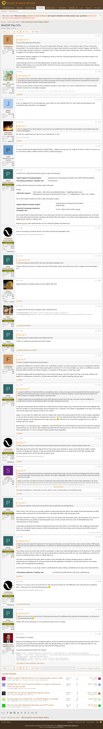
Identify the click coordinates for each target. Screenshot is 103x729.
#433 (99, 385)
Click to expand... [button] (59, 487)
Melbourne (11, 141)
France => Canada (9, 302)
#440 (99, 634)
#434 (99, 438)
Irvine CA (11, 93)
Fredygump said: (23, 389)
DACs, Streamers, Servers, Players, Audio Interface (34, 680)
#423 (99, 100)
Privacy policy (90, 722)
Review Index (30, 8)
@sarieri (24, 223)
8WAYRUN (60, 727)
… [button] (11, 32)
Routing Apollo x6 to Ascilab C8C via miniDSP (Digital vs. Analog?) (32, 699)
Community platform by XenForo (41, 725)
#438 (99, 581)
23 (23, 32)
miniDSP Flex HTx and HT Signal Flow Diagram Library (28, 693)
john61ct (9, 680)
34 (32, 32)
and (25, 325)
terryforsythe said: (23, 76)
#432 (99, 355)
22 (20, 32)
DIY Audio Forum (28, 695)
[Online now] (8, 80)
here (93, 16)
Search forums (13, 11)
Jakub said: (21, 126)
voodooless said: (22, 260)
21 (17, 32)
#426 (99, 170)
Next (36, 32)
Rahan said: (21, 335)
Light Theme (7, 722)
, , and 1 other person (31, 663)
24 (26, 32)
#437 (99, 537)
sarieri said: (21, 503)
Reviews (19, 8)
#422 (99, 71)
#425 (99, 146)
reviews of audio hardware (37, 16)
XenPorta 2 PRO (44, 727)
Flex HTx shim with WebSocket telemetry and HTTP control (30, 705)
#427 (99, 228)
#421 (99, 36)
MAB (4, 28)
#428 (99, 256)
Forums (40, 8)
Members (72, 8)
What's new (50, 8)
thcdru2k (9, 707)
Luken (8, 701)
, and (28, 350)
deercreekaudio (11, 695)
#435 (99, 466)
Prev (4, 32)
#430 (99, 306)
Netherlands (10, 251)
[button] (56, 8)
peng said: (21, 359)
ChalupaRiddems (92, 694)
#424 (99, 122)
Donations (62, 8)
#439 (99, 609)
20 (14, 32)
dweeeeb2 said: (22, 39)
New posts (4, 11)
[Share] (96, 36)
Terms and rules (80, 722)
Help (97, 722)
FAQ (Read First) (8, 8)
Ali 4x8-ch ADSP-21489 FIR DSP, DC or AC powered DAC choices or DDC (35, 678)
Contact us (70, 722)
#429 (99, 280)
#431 (99, 331)
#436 (99, 499)
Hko (8, 688)
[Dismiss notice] (100, 16)
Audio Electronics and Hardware (27, 688)
